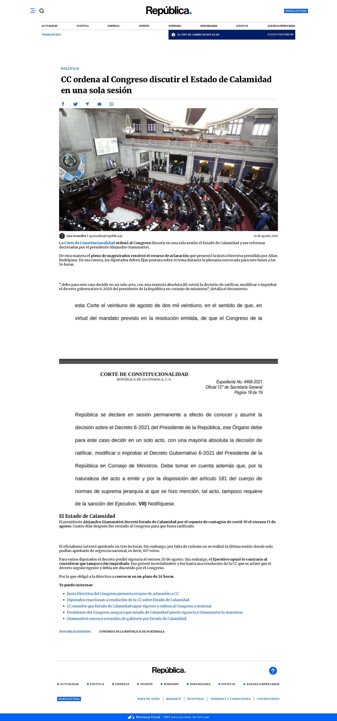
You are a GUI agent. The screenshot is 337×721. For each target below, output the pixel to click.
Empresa (122, 684)
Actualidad (69, 684)
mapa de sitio (148, 698)
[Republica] (168, 11)
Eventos (229, 684)
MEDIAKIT (173, 698)
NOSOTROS (195, 698)
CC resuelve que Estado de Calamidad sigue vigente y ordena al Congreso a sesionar (139, 606)
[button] (63, 104)
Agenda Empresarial (263, 684)
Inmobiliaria (200, 684)
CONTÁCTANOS (268, 698)
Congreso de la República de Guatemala (131, 631)
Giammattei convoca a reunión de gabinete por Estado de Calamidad (126, 618)
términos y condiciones (230, 698)
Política (97, 684)
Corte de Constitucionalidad (89, 243)
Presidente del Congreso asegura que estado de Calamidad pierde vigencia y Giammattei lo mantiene (155, 612)
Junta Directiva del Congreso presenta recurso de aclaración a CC (123, 593)
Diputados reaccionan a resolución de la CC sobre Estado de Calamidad (128, 600)
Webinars (171, 684)
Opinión (146, 684)
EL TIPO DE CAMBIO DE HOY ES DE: (199, 34)
